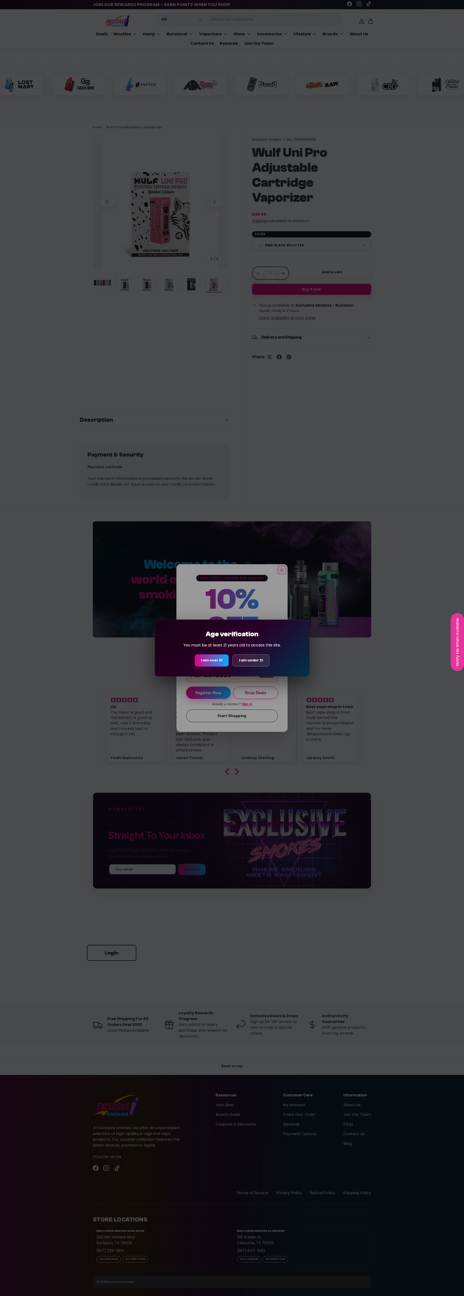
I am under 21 (251, 660)
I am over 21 (211, 660)
